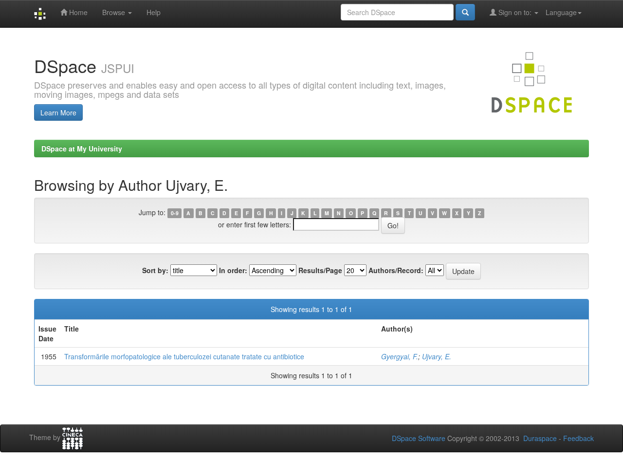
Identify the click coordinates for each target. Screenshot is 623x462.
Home (77, 12)
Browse (114, 12)
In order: (233, 270)
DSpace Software (418, 438)
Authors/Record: (395, 270)
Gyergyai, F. (399, 356)
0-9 (175, 213)
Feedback (578, 438)
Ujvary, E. (436, 356)
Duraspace (540, 438)
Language (561, 12)
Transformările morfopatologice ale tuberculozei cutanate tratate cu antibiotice (184, 356)
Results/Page (320, 270)
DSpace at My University (81, 148)
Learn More (58, 112)
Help (154, 12)
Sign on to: (514, 12)
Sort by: (155, 270)
